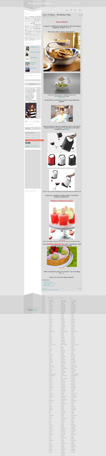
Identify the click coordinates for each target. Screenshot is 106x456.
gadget (33, 25)
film (32, 23)
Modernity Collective (39, 3)
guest (28, 27)
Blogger (34, 84)
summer (35, 37)
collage (35, 19)
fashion (33, 21)
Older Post (79, 288)
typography (38, 38)
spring (30, 36)
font (28, 24)
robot (37, 34)
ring (34, 34)
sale (40, 34)
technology (26, 38)
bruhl (33, 18)
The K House (33, 68)
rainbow (27, 34)
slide (26, 36)
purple (50, 406)
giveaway (26, 26)
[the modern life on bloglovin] (30, 138)
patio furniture (51, 396)
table (38, 37)
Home (62, 288)
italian (28, 30)
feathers (50, 343)
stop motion (34, 36)
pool (49, 405)
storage (38, 36)
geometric (37, 25)
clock (25, 19)
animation (26, 16)
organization (35, 32)
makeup (33, 31)
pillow (50, 402)
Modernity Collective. (35, 309)
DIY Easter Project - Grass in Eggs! (49, 283)
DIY (49, 334)
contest (50, 327)
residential (31, 34)
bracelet (30, 18)
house (40, 27)
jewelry (35, 30)
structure (26, 37)
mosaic (26, 32)
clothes (28, 19)
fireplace (38, 23)
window (29, 40)
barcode (30, 17)
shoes (31, 35)
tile (29, 38)
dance (50, 328)
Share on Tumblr (27, 142)
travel (35, 38)
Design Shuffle (51, 331)
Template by (33, 310)
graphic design (51, 366)
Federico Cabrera (27, 23)
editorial (50, 338)
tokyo (32, 38)
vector (28, 39)
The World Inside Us (35, 52)
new (31, 32)
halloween (32, 27)
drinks (48, 16)
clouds (32, 19)
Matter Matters (33, 57)
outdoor (39, 32)
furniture (36, 24)
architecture (32, 16)
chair (39, 18)
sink (37, 35)
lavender (26, 31)
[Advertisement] (29, 169)
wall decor (35, 39)
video (31, 39)
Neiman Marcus (62, 97)
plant (50, 403)
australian (26, 17)
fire (35, 23)
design (36, 20)
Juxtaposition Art (34, 47)
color (39, 19)
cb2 (36, 18)
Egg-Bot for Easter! (46, 284)
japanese (31, 30)
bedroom (38, 17)
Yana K (32, 40)
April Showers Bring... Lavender (48, 285)
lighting (29, 31)
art (37, 16)
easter (50, 337)
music (29, 32)
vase (25, 39)
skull (40, 35)
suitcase (30, 37)
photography (51, 400)
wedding (26, 40)
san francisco (28, 35)
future (25, 25)
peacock (50, 397)
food (50, 16)
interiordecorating (29, 28)
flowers (26, 24)
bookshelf (26, 18)
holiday (52, 16)
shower (35, 35)
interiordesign (37, 28)
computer (50, 325)
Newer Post (44, 288)
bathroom (34, 17)
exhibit (50, 340)
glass (30, 26)
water (39, 39)
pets (49, 399)
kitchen (55, 16)
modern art (38, 31)
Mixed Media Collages (33, 63)
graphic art (35, 26)
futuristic (29, 25)
